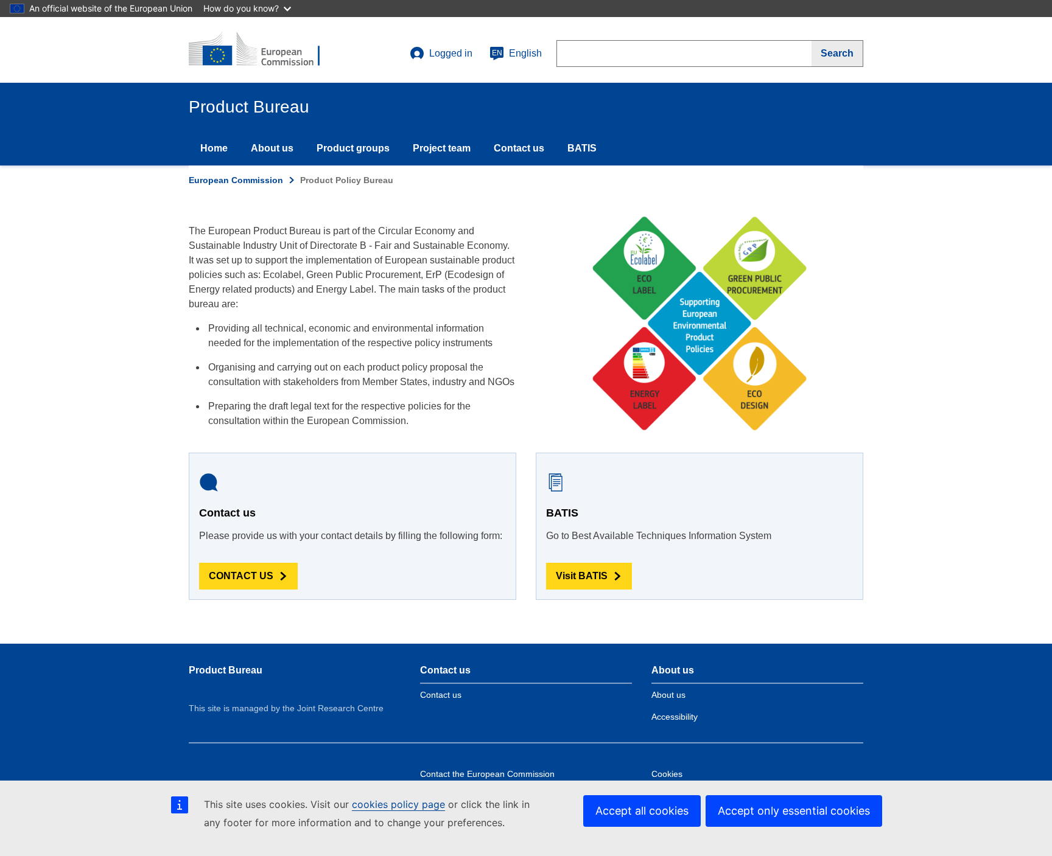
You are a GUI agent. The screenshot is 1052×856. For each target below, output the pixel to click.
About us (272, 148)
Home (214, 148)
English (517, 53)
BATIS (582, 148)
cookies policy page (398, 804)
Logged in (450, 53)
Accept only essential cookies (794, 810)
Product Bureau (225, 670)
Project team (442, 148)
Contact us (519, 148)
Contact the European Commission (487, 774)
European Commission (236, 180)
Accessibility (674, 717)
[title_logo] (262, 50)
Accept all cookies (642, 810)
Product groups (353, 148)
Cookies (666, 774)
